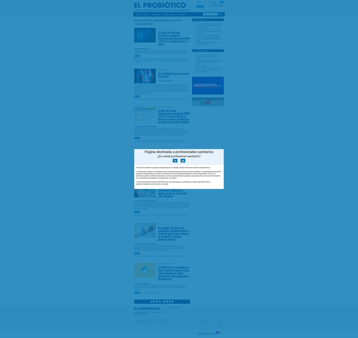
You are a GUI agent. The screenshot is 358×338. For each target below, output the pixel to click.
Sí (175, 160)
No (183, 160)
